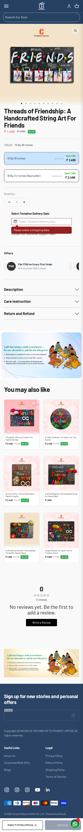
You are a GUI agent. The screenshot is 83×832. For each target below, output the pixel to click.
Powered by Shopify (56, 813)
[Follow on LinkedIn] (48, 790)
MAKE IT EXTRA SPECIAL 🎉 (22, 825)
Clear (75, 17)
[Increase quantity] (24, 202)
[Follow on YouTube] (37, 790)
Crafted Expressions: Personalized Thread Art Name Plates (20, 551)
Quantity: (9, 193)
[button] (41, 221)
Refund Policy (54, 762)
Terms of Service (56, 776)
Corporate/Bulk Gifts (17, 762)
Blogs (7, 769)
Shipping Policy (55, 769)
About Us (10, 755)
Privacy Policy (54, 755)
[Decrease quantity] (9, 202)
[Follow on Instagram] (6, 790)
